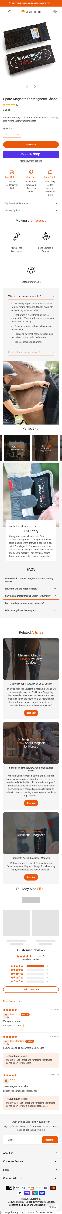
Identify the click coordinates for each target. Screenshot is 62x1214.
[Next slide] (35, 87)
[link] (17, 448)
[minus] (6, 134)
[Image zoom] (31, 50)
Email (10, 1139)
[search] (9, 11)
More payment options (31, 161)
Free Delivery (12, 177)
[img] (10, 1010)
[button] (31, 144)
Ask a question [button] (31, 989)
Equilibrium (34, 1199)
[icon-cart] (54, 11)
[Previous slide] (27, 87)
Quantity (7, 128)
